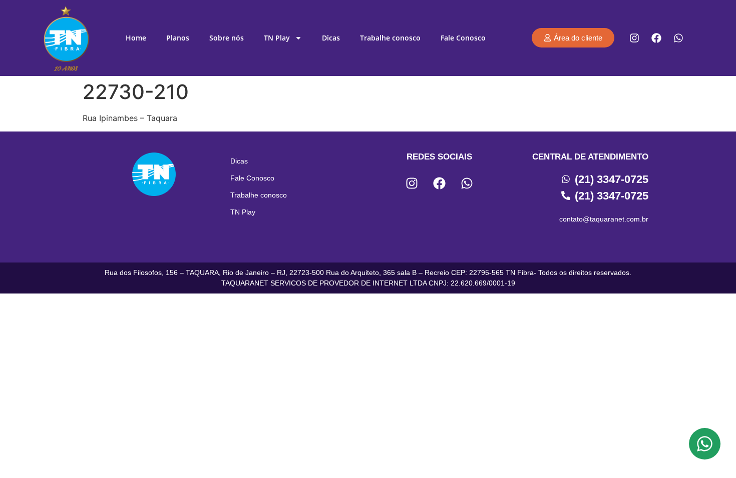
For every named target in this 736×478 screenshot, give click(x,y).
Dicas (331, 37)
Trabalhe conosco (390, 37)
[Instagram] (634, 38)
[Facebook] (656, 38)
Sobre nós (226, 37)
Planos (177, 37)
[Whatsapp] (678, 38)
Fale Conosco (463, 37)
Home (136, 37)
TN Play (277, 37)
